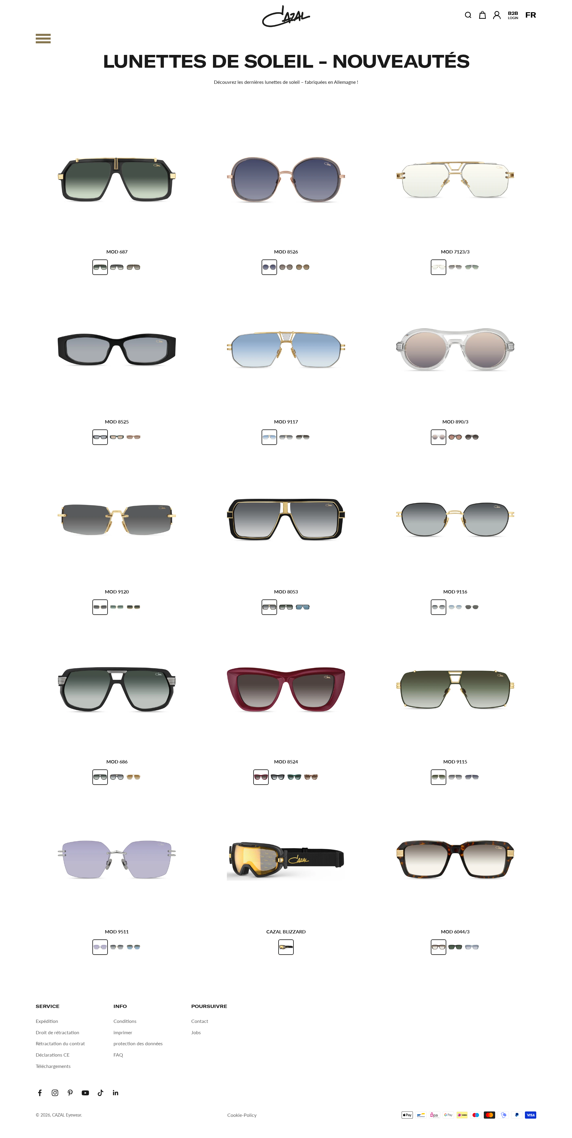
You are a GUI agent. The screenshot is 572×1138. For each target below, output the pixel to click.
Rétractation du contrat (60, 1043)
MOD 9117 (286, 421)
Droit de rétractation (57, 1032)
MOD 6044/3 (455, 931)
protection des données (138, 1043)
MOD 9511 (117, 931)
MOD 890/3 (455, 421)
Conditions (125, 1021)
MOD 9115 (455, 761)
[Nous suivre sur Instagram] (55, 1093)
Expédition (47, 1021)
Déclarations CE (52, 1054)
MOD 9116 (455, 591)
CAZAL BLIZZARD (286, 931)
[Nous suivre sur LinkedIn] (116, 1093)
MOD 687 (117, 251)
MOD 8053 (286, 591)
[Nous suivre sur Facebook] (40, 1093)
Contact (199, 1021)
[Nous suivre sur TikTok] (101, 1093)
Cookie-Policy (242, 1115)
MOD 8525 (117, 421)
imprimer (123, 1032)
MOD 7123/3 (455, 251)
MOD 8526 (286, 251)
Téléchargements (53, 1066)
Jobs (196, 1032)
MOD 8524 (286, 761)
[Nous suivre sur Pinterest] (70, 1093)
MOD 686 (117, 761)
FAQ (118, 1054)
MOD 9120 (117, 591)
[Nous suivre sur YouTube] (85, 1093)
